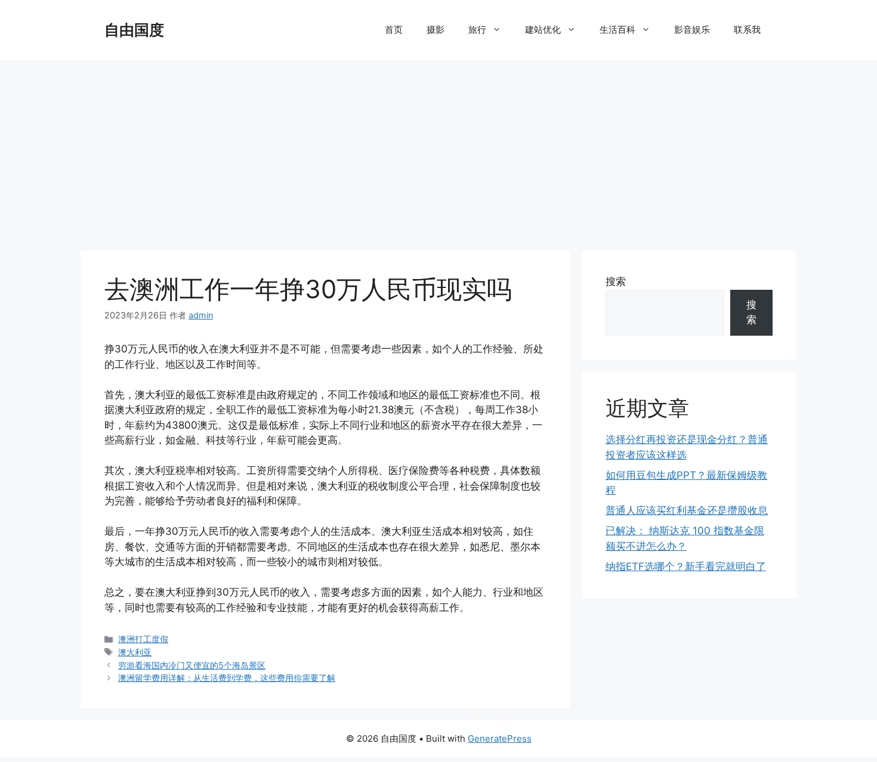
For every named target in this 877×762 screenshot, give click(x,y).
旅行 (477, 29)
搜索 (616, 281)
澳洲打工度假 (143, 639)
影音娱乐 (692, 29)
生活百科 (617, 29)
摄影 (435, 29)
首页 (394, 29)
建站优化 (543, 29)
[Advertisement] (438, 149)
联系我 (747, 29)
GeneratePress (500, 738)
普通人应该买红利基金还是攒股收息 (687, 510)
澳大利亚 (135, 652)
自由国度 (134, 30)
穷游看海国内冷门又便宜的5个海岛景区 (191, 665)
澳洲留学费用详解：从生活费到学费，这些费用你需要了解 (226, 678)
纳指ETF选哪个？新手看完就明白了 (686, 566)
